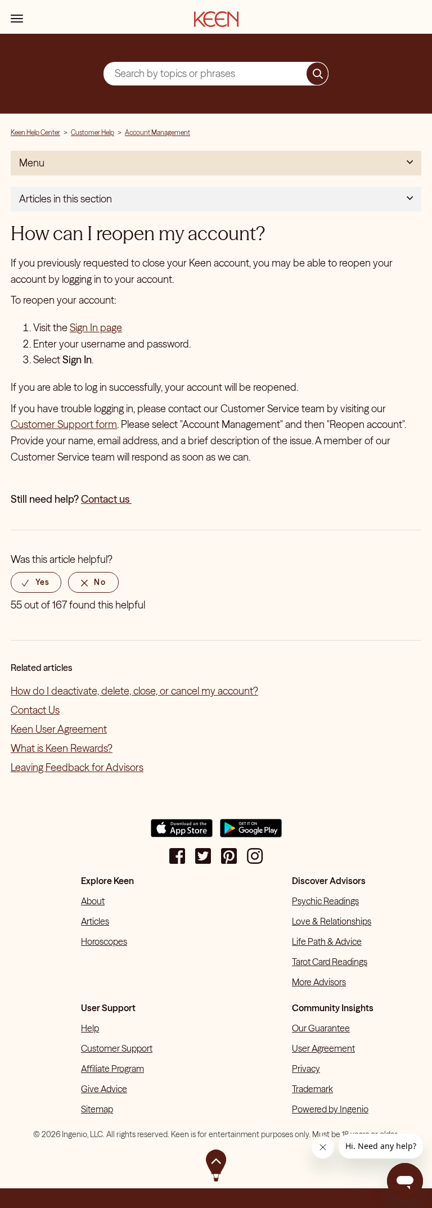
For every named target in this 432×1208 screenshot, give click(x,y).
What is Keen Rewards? (61, 748)
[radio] (36, 582)
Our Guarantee (321, 1028)
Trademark (312, 1088)
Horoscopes (104, 941)
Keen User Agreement (59, 729)
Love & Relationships (331, 921)
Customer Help (92, 132)
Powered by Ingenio (330, 1109)
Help (90, 1028)
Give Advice (104, 1088)
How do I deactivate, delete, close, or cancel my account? (134, 690)
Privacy (306, 1068)
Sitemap (97, 1109)
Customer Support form (64, 424)
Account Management (157, 132)
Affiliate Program (112, 1068)
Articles (95, 921)
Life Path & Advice (327, 941)
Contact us (106, 499)
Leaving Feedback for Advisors (77, 767)
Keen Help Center (35, 132)
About (93, 901)
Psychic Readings (325, 901)
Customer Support (116, 1048)
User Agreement (323, 1048)
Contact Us (35, 710)
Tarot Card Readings (329, 961)
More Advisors (319, 982)
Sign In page (96, 327)
